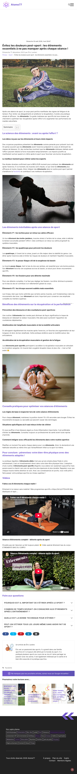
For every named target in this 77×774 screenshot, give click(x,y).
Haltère (54, 736)
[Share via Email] (36, 633)
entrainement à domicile (57, 732)
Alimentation (21, 732)
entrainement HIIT (12, 736)
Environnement (22, 736)
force (43, 736)
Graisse (48, 736)
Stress (27, 743)
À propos (46, 758)
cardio (35, 732)
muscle (18, 739)
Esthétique (31, 736)
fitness (38, 736)
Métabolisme (10, 739)
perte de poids (48, 739)
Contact (52, 761)
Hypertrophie (61, 736)
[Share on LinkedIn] (28, 633)
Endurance (46, 732)
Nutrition (39, 739)
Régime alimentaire (12, 743)
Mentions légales (64, 761)
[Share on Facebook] (5, 633)
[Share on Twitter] (13, 633)
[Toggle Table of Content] (16, 127)
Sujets (66, 758)
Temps (32, 743)
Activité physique (11, 732)
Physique (56, 739)
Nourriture (32, 739)
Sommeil (21, 743)
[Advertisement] (38, 24)
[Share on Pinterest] (21, 633)
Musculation (24, 739)
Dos (40, 732)
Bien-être (29, 732)
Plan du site (57, 758)
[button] (69, 5)
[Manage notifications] (72, 769)
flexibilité (16, 171)
